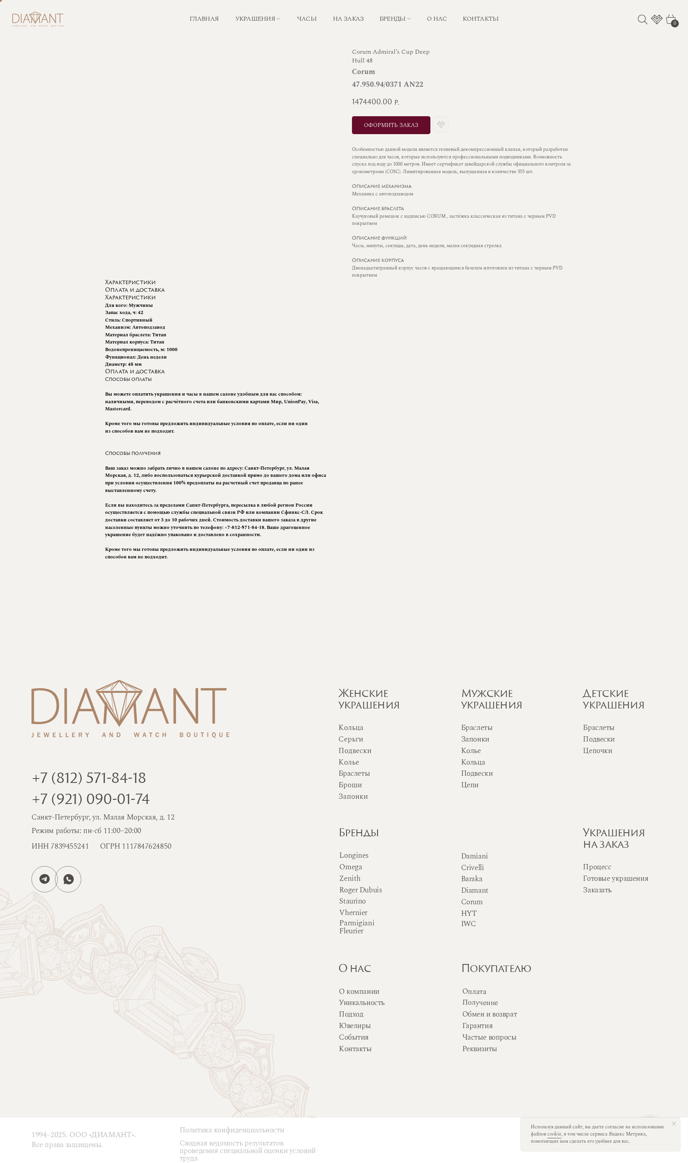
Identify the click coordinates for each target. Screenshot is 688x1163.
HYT (469, 913)
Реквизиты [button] (479, 1049)
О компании (359, 991)
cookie (554, 1134)
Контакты (355, 1049)
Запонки (475, 739)
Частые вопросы (489, 1037)
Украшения (255, 18)
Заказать (597, 890)
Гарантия (477, 1026)
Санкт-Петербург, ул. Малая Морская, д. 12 (102, 817)
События (354, 1037)
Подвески (477, 773)
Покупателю (496, 969)
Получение (480, 1003)
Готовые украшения (615, 878)
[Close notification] (674, 1124)
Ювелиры (355, 1026)
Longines (354, 855)
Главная (204, 18)
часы (307, 18)
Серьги (350, 739)
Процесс (597, 867)
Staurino (352, 901)
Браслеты (477, 728)
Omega (350, 867)
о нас (437, 18)
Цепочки (597, 751)
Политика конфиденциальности (232, 1130)
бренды (392, 18)
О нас (354, 969)
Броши (350, 785)
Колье (471, 751)
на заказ (348, 18)
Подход (351, 1014)
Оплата (474, 991)
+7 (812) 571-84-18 (88, 779)
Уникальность (362, 1003)
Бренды (358, 834)
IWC (468, 924)
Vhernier (353, 913)
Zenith (349, 878)
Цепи (470, 785)
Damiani (474, 856)
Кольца (473, 762)
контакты (480, 18)
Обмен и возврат (489, 1014)
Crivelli (472, 868)
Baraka (471, 879)
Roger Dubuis (360, 890)
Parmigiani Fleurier (356, 927)
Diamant (475, 890)
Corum (472, 902)
